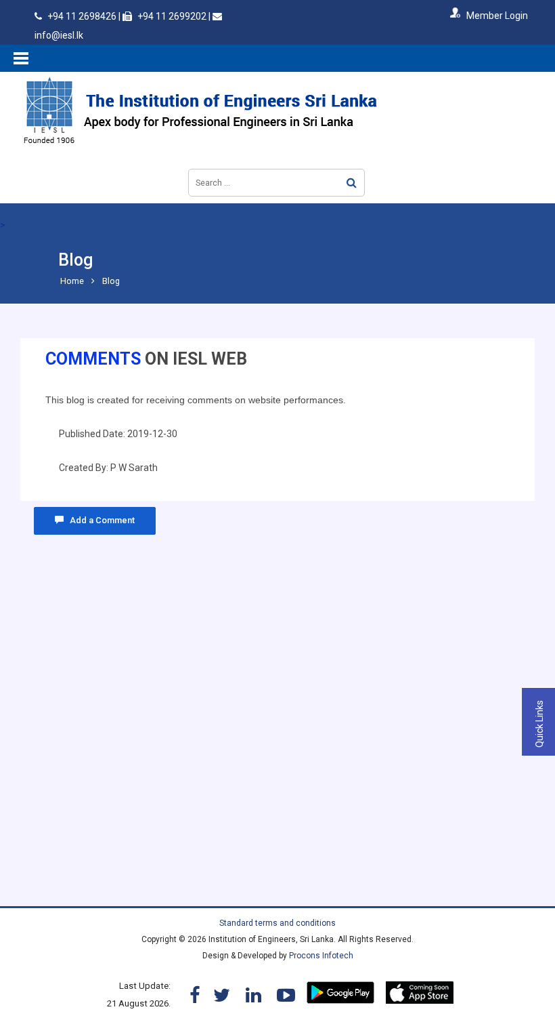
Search (351, 183)
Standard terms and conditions (277, 923)
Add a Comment (99, 520)
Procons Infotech (321, 955)
